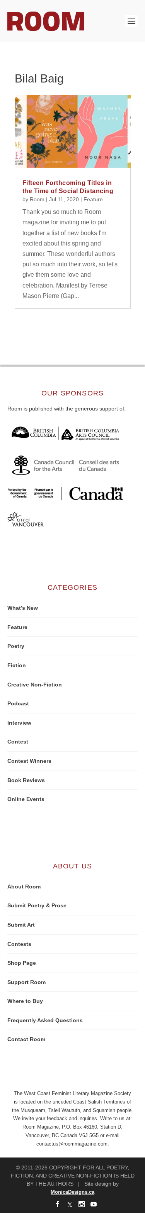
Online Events (25, 799)
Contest (17, 742)
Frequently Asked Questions (45, 1020)
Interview (19, 723)
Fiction (16, 665)
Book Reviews (26, 780)
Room (37, 199)
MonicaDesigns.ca (72, 1192)
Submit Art (21, 925)
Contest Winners (29, 761)
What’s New (22, 608)
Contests (19, 944)
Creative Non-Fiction (34, 684)
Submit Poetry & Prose (37, 905)
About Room (24, 886)
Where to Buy (25, 1001)
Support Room (26, 982)
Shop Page (21, 963)
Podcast (18, 703)
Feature (93, 199)
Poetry (15, 646)
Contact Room (26, 1039)
